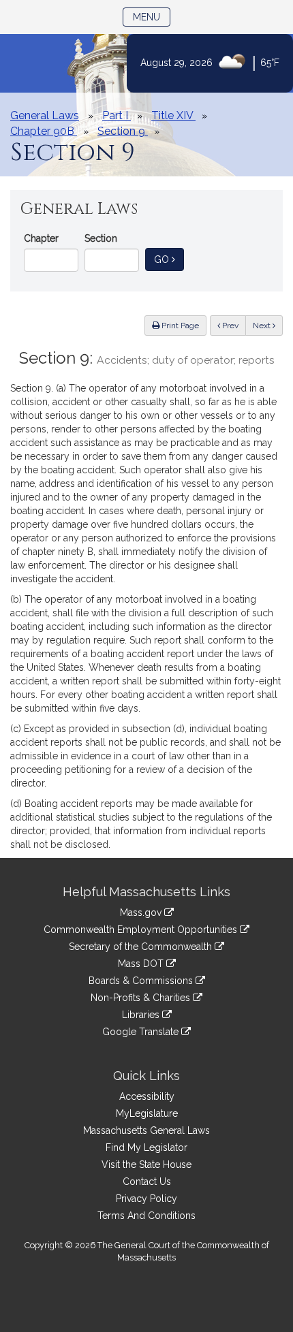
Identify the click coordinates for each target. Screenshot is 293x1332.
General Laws (44, 115)
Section (100, 238)
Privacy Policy (146, 1198)
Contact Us (147, 1181)
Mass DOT (142, 963)
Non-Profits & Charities (142, 997)
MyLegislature (147, 1113)
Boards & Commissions (142, 980)
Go (169, 259)
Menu (151, 16)
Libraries (142, 1014)
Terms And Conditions (146, 1215)
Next (263, 325)
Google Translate (141, 1031)
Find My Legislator (146, 1147)
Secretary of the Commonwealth (142, 946)
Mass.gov (142, 912)
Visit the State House (146, 1164)
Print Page (179, 325)
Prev (233, 325)
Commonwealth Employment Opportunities (142, 929)
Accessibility (146, 1096)
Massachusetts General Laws (146, 1130)
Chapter (41, 238)
